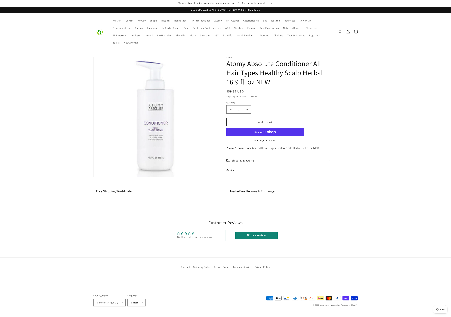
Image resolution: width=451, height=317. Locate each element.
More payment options (265, 140)
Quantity (230, 102)
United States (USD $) (108, 302)
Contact (185, 267)
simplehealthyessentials (330, 305)
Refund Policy (222, 267)
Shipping (230, 96)
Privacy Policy (262, 267)
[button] (340, 32)
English (134, 302)
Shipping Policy (202, 267)
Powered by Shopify (349, 305)
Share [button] (233, 170)
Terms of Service (242, 267)
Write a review (256, 235)
